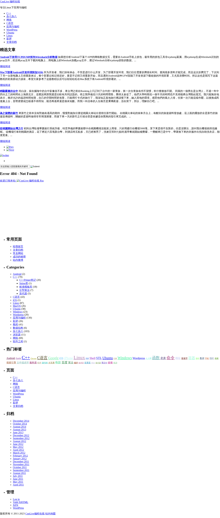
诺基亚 (87, 362)
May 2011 (18, 481)
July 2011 (18, 476)
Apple (18, 358)
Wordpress (18, 314)
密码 (197, 358)
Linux (9, 35)
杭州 (39, 363)
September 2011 (21, 470)
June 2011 (18, 479)
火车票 (51, 362)
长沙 (115, 363)
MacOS (17, 306)
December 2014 (21, 420)
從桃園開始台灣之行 (11, 128)
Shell (93, 358)
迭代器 (23, 293)
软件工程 (18, 341)
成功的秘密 (19, 256)
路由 (93, 363)
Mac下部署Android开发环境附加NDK (21, 72)
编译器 (81, 363)
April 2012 (18, 450)
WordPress (11, 29)
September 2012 (21, 438)
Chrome (34, 358)
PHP (87, 358)
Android (17, 274)
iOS (15, 300)
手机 (207, 358)
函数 (156, 357)
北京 (163, 358)
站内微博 (18, 260)
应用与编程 (12, 26)
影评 (9, 38)
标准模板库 (25, 286)
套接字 (184, 358)
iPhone (68, 358)
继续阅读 (5, 66)
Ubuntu (10, 32)
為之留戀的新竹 (9, 113)
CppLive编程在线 (35, 513)
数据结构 (18, 327)
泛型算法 (24, 290)
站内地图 (50, 513)
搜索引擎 (11, 362)
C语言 (9, 23)
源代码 (45, 363)
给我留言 (18, 246)
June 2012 (18, 444)
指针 (212, 358)
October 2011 (20, 467)
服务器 (33, 362)
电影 (58, 362)
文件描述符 (23, 362)
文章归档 (11, 42)
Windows (18, 311)
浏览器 (17, 334)
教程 (15, 324)
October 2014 (20, 423)
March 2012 (19, 452)
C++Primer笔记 (27, 280)
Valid (20, 502)
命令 (171, 357)
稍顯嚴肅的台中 (9, 91)
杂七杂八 (11, 16)
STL (99, 358)
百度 (64, 362)
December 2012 (21, 435)
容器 (191, 358)
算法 (70, 362)
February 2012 (20, 455)
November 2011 (21, 464)
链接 (110, 362)
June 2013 (18, 432)
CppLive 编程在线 (10, 1)
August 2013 (19, 429)
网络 (9, 19)
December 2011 (21, 461)
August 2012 (19, 441)
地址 (178, 358)
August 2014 (19, 426)
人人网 (148, 358)
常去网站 (18, 253)
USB (115, 358)
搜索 (217, 358)
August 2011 (19, 473)
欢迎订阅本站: (8, 180)
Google (53, 358)
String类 (23, 283)
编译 (76, 363)
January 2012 (20, 458)
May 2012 (18, 447)
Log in (16, 499)
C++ (8, 13)
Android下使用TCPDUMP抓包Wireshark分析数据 (28, 57)
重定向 (104, 363)
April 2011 (18, 484)
